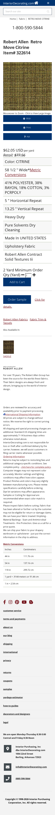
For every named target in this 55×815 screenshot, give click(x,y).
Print (28, 127)
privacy (7, 660)
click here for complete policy (36, 467)
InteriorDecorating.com (18, 3)
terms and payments (14, 618)
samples (7, 689)
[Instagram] (10, 602)
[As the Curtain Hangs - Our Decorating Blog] (31, 602)
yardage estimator (13, 697)
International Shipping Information (22, 414)
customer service (12, 610)
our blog (7, 635)
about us (8, 627)
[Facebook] (4, 602)
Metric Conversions (23, 172)
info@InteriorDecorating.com (31, 766)
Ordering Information (14, 456)
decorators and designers (16, 714)
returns (7, 672)
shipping (7, 643)
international (10, 652)
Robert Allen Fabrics (15, 319)
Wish (28, 118)
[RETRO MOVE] (27, 86)
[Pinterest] (17, 602)
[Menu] (48, 3)
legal (5, 722)
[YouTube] (24, 602)
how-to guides (10, 705)
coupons (7, 680)
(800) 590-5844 (23, 778)
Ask (28, 136)
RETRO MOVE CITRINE (39, 18)
